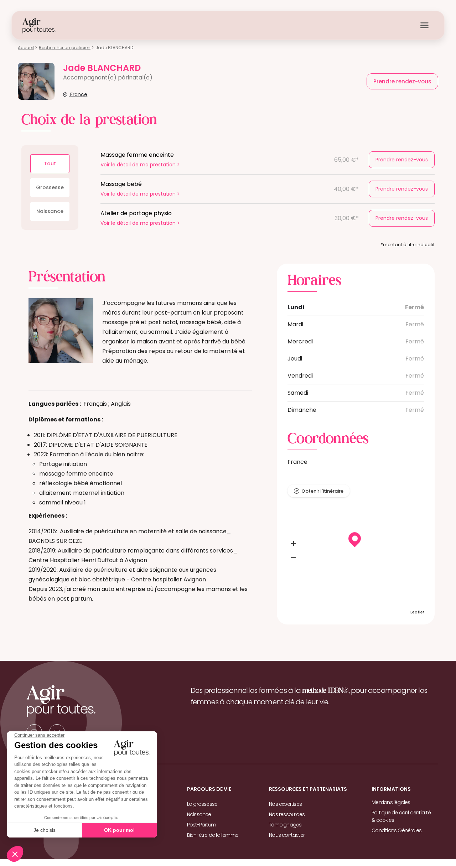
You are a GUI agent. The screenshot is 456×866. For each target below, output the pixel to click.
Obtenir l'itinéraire (322, 491)
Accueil (26, 48)
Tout (50, 163)
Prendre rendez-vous (401, 159)
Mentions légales (391, 802)
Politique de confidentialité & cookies (401, 816)
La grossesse (202, 804)
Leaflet (417, 612)
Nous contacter (287, 835)
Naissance (49, 211)
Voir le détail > (140, 164)
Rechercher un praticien (64, 48)
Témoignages (285, 824)
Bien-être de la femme (212, 835)
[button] (293, 544)
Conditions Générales (396, 830)
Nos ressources (287, 814)
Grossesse (50, 187)
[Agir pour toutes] (39, 25)
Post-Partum (201, 824)
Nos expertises (285, 804)
